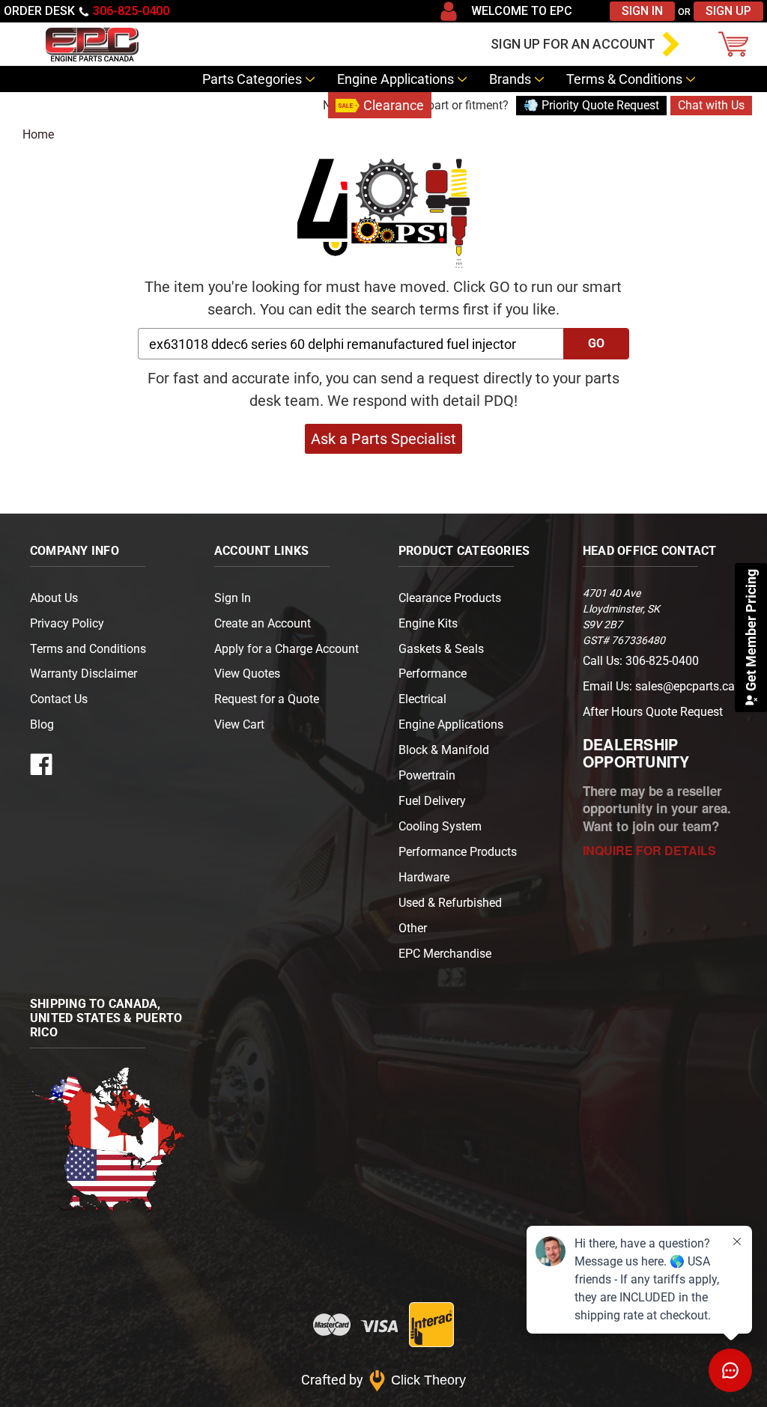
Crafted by (384, 1380)
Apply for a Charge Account (286, 649)
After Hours (653, 712)
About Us (54, 598)
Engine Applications (395, 79)
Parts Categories (252, 79)
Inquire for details (649, 850)
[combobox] (350, 343)
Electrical (422, 699)
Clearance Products (449, 598)
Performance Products (457, 852)
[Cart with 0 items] (737, 44)
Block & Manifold (443, 750)
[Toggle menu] (18, 44)
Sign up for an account (573, 44)
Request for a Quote (266, 699)
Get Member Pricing (751, 631)
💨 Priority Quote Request (591, 105)
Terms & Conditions (624, 79)
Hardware (423, 877)
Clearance (393, 105)
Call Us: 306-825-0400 (641, 661)
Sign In (642, 11)
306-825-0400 (131, 11)
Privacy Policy (67, 623)
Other (412, 928)
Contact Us (235, 105)
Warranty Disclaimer (83, 673)
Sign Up (728, 11)
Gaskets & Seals (441, 649)
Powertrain (426, 775)
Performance (432, 673)
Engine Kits (428, 623)
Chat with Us (711, 105)
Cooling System (440, 826)
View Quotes (247, 673)
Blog (304, 105)
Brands (510, 79)
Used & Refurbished (450, 903)
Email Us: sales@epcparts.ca (659, 686)
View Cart (239, 724)
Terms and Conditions (88, 649)
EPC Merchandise (444, 953)
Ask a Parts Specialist (383, 439)
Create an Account (262, 623)
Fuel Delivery (432, 801)
